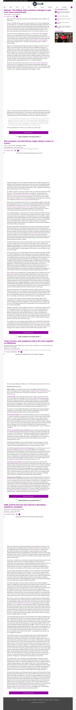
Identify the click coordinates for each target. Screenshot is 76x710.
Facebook (40, 700)
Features (8, 16)
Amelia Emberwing (8, 147)
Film (29, 7)
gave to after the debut (35, 33)
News (17, 7)
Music (35, 7)
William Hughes (8, 14)
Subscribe (50, 7)
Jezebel (13, 0)
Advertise (29, 700)
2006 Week (13, 514)
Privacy (51, 700)
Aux (57, 7)
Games (42, 7)
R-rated (10, 29)
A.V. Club (9, 0)
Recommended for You (61, 9)
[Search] (4, 7)
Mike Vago (7, 348)
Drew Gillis (7, 511)
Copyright (46, 700)
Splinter (17, 0)
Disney (12, 150)
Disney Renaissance (35, 549)
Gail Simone (34, 66)
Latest (10, 7)
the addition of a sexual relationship (39, 40)
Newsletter (64, 7)
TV (23, 7)
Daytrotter (21, 0)
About (18, 700)
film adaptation (15, 29)
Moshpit (25, 0)
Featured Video (59, 31)
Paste (5, 0)
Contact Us (56, 700)
